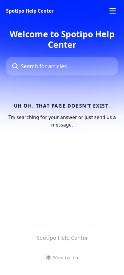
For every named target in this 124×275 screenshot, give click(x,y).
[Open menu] (112, 10)
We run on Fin (65, 257)
